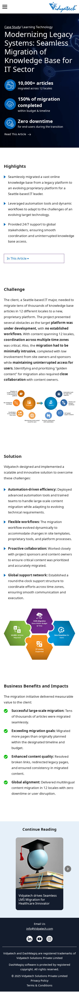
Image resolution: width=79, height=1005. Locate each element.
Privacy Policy (39, 980)
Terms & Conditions (39, 985)
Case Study (12, 27)
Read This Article (15, 134)
